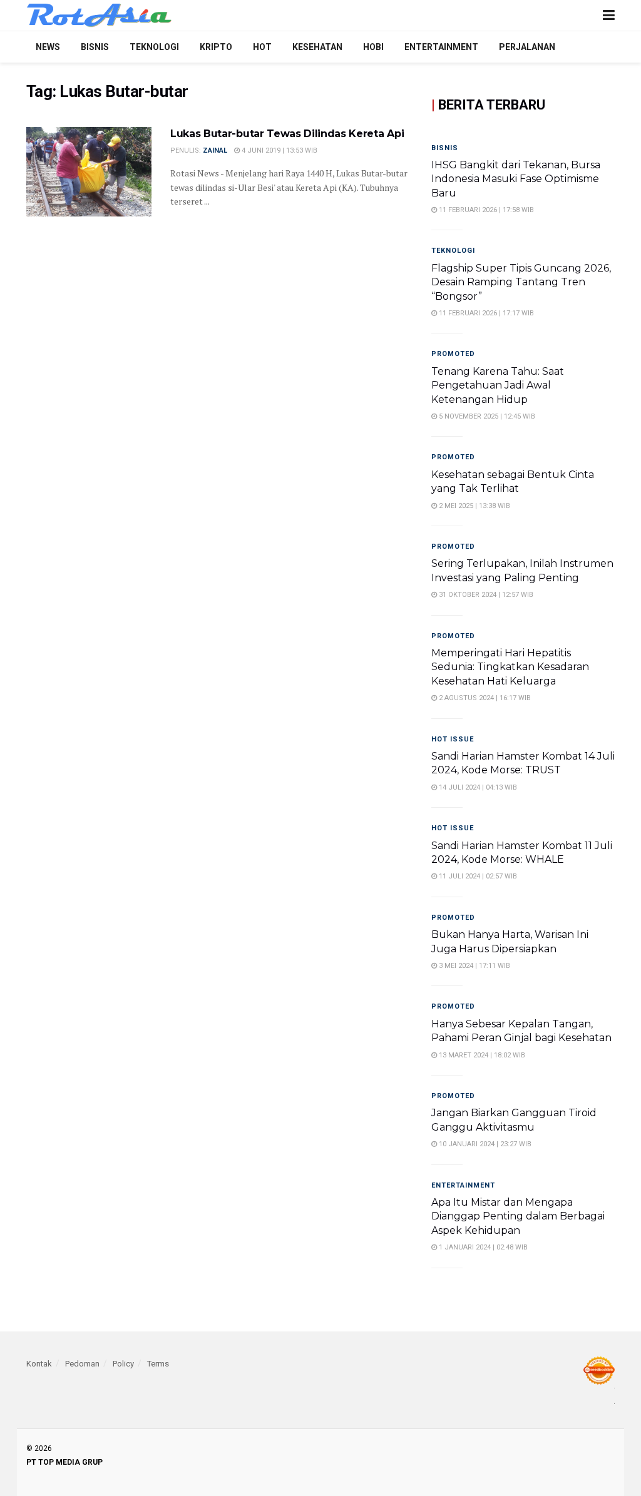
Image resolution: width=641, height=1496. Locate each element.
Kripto (216, 47)
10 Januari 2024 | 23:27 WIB (484, 1144)
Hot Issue (452, 739)
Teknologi (154, 47)
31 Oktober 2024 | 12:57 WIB (485, 595)
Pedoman (82, 1363)
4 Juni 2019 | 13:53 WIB (278, 150)
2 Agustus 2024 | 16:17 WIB (484, 698)
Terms (158, 1363)
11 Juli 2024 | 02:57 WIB (477, 876)
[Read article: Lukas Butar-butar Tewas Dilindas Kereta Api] (88, 171)
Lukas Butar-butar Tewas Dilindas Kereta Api (287, 134)
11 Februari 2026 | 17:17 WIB (485, 313)
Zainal (215, 150)
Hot (262, 47)
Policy (123, 1363)
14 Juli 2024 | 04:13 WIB (477, 787)
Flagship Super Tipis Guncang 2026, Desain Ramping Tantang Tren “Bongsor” (521, 282)
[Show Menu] (609, 15)
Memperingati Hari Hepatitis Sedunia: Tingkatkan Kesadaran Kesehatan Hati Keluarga (510, 667)
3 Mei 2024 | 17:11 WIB (473, 966)
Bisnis (95, 47)
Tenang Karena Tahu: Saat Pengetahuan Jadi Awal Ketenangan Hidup (497, 385)
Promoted (453, 354)
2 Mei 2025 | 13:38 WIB (473, 506)
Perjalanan (527, 47)
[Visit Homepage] (99, 15)
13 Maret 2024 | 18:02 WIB (481, 1055)
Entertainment (441, 47)
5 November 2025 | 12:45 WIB (486, 416)
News (48, 47)
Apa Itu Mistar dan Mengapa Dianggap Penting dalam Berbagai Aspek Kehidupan (518, 1216)
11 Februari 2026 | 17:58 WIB (485, 210)
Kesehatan (317, 47)
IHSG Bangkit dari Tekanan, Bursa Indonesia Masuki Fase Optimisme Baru (515, 179)
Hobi (373, 47)
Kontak (39, 1363)
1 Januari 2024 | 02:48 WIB (482, 1247)
